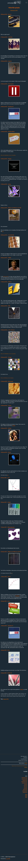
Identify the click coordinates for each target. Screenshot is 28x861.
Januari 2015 (25, 792)
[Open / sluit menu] (26, 2)
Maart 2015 (25, 789)
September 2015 (24, 781)
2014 (26, 794)
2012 (26, 797)
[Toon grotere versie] (14, 138)
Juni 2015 (25, 785)
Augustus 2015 (24, 782)
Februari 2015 (24, 790)
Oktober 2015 (24, 780)
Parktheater (17, 595)
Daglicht (21, 689)
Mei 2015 (25, 786)
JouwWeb (8, 858)
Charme (13, 425)
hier (3, 231)
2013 (26, 795)
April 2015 (25, 788)
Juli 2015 (25, 784)
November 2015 (24, 778)
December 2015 (24, 777)
